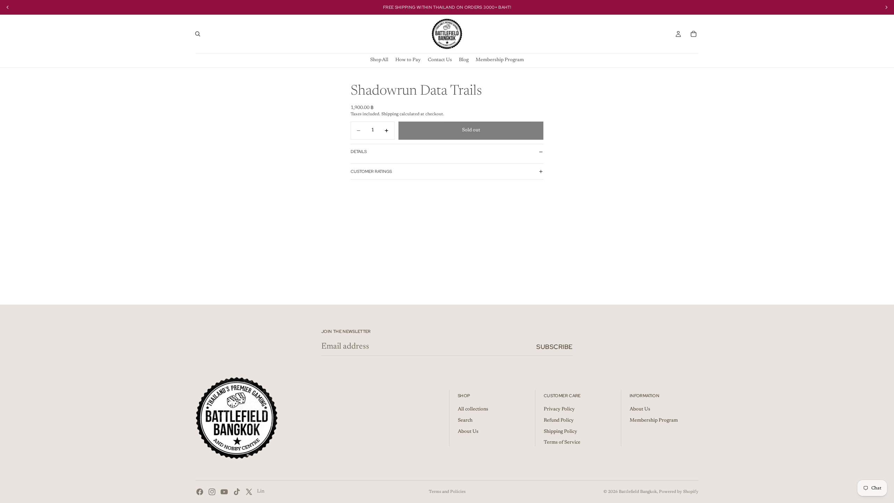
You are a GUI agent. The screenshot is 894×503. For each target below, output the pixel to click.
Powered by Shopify (678, 492)
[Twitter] (249, 492)
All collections (473, 409)
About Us (468, 431)
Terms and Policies (447, 492)
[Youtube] (224, 492)
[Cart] (693, 34)
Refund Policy (559, 420)
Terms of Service (562, 442)
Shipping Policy (560, 431)
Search (465, 420)
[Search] (197, 34)
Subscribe (554, 347)
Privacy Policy (559, 409)
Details (359, 151)
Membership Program (654, 420)
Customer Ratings (371, 171)
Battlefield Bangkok (638, 492)
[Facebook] (200, 492)
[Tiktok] (237, 492)
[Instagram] (212, 492)
